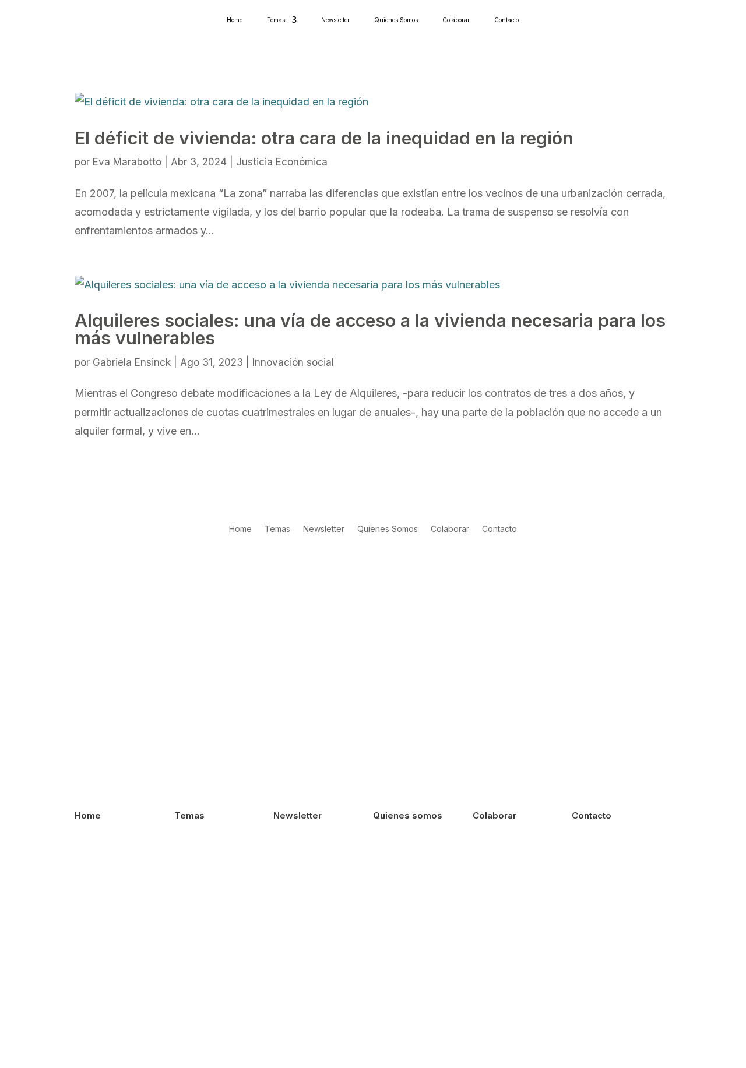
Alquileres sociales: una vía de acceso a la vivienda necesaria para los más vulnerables (370, 329)
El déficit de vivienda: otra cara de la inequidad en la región (324, 138)
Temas (276, 19)
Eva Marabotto (127, 162)
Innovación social (293, 362)
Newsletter (335, 19)
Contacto (506, 19)
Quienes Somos (396, 19)
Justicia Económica (282, 162)
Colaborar (456, 19)
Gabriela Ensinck (132, 362)
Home (234, 19)
